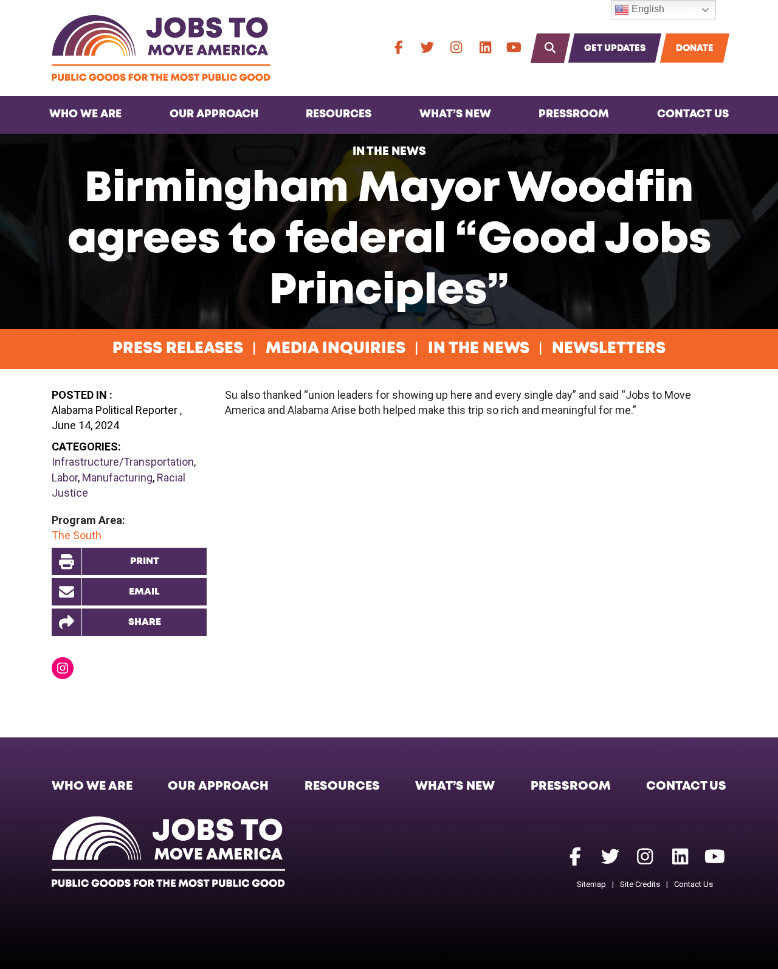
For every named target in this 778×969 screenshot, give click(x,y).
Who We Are (85, 114)
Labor (65, 477)
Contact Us (693, 114)
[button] (129, 622)
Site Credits (640, 884)
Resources (338, 114)
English (646, 9)
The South (77, 535)
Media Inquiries (335, 349)
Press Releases (177, 349)
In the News (389, 151)
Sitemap (591, 884)
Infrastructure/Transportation (123, 461)
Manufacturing (117, 477)
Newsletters (609, 349)
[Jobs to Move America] (161, 48)
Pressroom (574, 114)
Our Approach (214, 114)
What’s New (455, 114)
